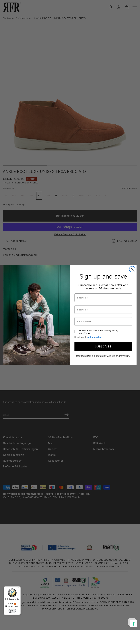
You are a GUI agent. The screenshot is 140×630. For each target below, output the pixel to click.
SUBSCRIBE (103, 346)
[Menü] (18, 588)
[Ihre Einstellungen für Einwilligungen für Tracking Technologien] (133, 623)
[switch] (12, 611)
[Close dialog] (132, 269)
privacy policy (94, 337)
